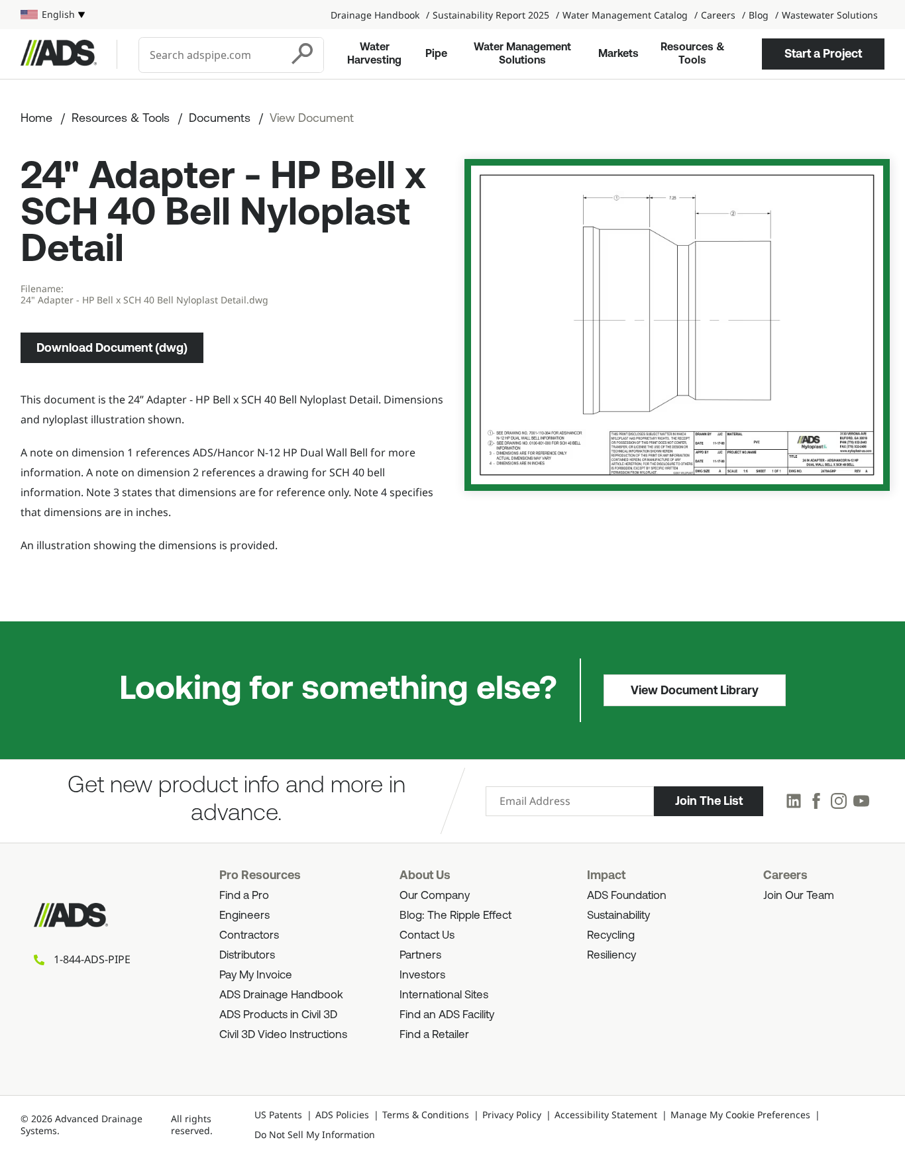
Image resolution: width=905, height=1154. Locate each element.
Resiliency (611, 955)
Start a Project (823, 53)
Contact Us (426, 935)
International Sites (443, 995)
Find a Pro (244, 896)
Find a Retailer (434, 1035)
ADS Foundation (626, 896)
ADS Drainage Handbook (281, 995)
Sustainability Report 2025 (491, 15)
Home (36, 119)
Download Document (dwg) (111, 347)
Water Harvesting (374, 54)
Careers (718, 15)
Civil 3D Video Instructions (283, 1035)
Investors (422, 975)
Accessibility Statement (606, 1114)
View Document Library (695, 690)
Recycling (611, 935)
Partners (420, 955)
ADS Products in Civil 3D (278, 1015)
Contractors (249, 935)
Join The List (709, 801)
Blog (759, 15)
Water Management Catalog (625, 15)
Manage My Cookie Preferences (740, 1114)
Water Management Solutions (522, 54)
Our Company (434, 896)
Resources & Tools (693, 54)
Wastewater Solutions (830, 15)
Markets (618, 54)
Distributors (247, 955)
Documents (219, 119)
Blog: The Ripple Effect (455, 915)
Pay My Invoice (255, 975)
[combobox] (211, 55)
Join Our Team (798, 896)
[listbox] (53, 15)
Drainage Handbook (375, 15)
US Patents (278, 1114)
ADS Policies (342, 1114)
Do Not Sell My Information (314, 1134)
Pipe (436, 54)
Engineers (244, 915)
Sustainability (618, 915)
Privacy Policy (511, 1114)
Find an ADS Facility (446, 1015)
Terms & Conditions (425, 1114)
